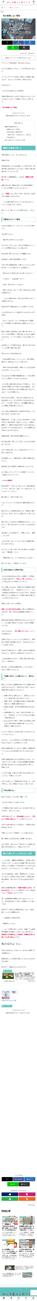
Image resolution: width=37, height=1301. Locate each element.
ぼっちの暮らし (8, 1006)
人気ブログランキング (8, 1000)
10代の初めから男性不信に (15, 132)
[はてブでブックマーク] (31, 794)
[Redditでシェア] (23, 794)
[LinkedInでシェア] (23, 799)
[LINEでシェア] (6, 799)
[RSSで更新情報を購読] (27, 1199)
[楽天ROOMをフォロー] (27, 1194)
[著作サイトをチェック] (10, 1194)
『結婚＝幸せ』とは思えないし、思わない (19, 134)
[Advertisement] (18, 1094)
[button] (24, 48)
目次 (15, 123)
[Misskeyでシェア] (31, 789)
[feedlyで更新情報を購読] (10, 1199)
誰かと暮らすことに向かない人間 (15, 140)
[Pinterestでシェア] (14, 799)
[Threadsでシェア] (14, 794)
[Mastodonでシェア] (14, 789)
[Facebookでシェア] (6, 794)
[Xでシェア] (6, 789)
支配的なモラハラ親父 (13, 129)
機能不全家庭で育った (11, 126)
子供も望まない (11, 137)
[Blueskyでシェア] (23, 789)
